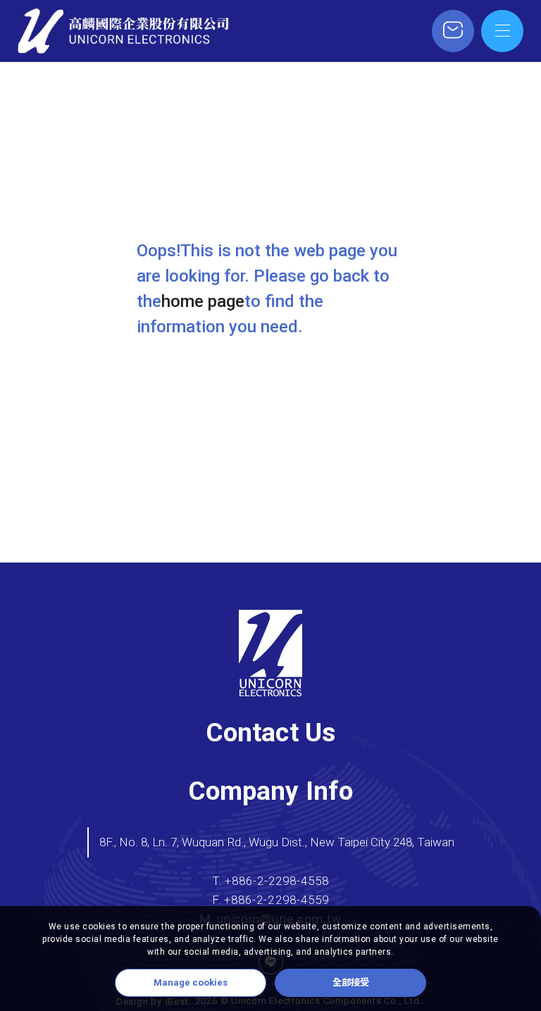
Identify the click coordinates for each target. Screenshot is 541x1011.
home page (202, 301)
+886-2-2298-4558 (277, 881)
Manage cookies (191, 982)
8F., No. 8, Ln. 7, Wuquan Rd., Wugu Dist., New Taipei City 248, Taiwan (276, 842)
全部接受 (350, 982)
